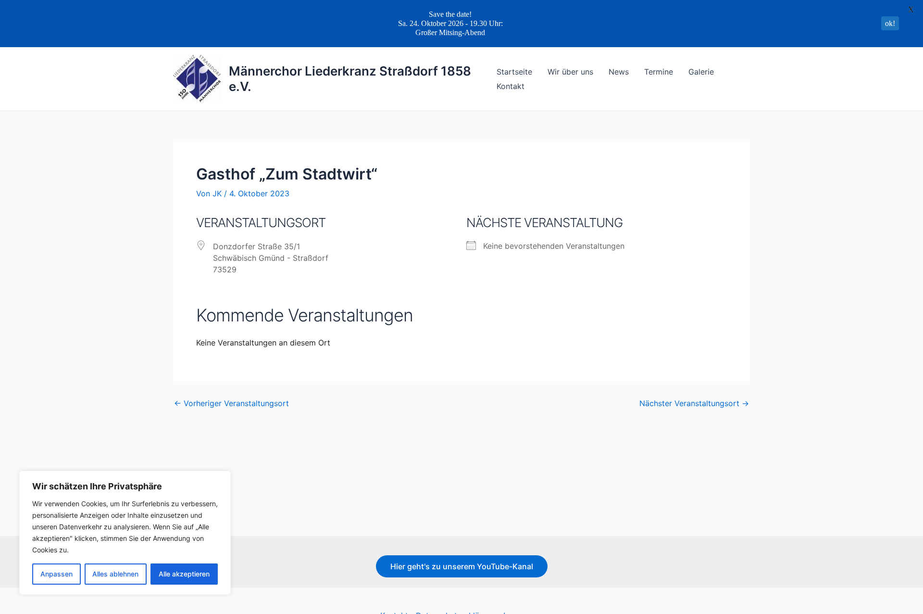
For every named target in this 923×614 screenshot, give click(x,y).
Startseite (514, 72)
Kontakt (510, 86)
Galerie (701, 72)
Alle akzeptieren (184, 574)
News (619, 72)
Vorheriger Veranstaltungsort (231, 403)
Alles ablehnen (115, 574)
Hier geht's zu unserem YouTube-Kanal (461, 566)
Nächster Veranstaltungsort (694, 403)
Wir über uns (570, 72)
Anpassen (56, 574)
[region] (125, 533)
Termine (658, 72)
